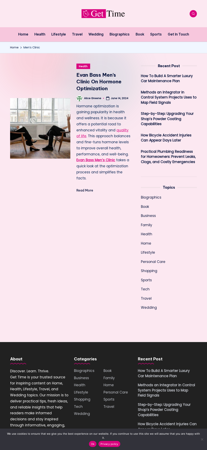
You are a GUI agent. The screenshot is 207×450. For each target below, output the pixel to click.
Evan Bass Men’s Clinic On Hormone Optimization (98, 81)
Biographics (151, 197)
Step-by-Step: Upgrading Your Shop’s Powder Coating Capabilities (167, 118)
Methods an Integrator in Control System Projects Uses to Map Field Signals (168, 97)
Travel (146, 298)
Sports (146, 280)
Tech (145, 289)
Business (148, 215)
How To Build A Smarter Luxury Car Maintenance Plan (167, 78)
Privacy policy (109, 444)
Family (146, 225)
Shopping (149, 270)
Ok (93, 444)
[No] (202, 439)
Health (83, 66)
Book (145, 206)
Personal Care (153, 261)
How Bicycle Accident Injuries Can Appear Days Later (166, 138)
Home (146, 243)
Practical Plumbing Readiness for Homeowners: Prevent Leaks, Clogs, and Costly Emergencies (168, 156)
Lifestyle (148, 252)
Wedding (149, 307)
